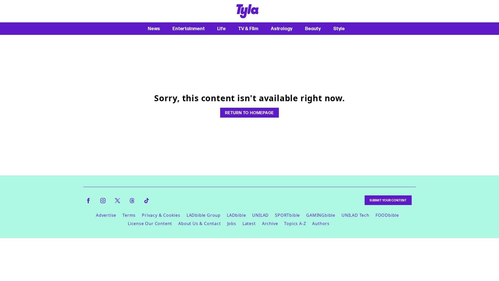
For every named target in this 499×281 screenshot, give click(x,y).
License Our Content (150, 223)
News (154, 28)
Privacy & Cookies (161, 215)
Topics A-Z (295, 223)
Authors (321, 223)
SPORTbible (287, 215)
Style (339, 28)
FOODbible (387, 215)
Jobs (231, 223)
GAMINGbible (320, 215)
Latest (249, 223)
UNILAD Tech (355, 215)
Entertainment (189, 28)
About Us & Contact (199, 223)
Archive (270, 223)
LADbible (236, 215)
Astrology (282, 28)
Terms (129, 215)
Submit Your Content (388, 200)
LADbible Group (204, 215)
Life (221, 28)
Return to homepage (249, 112)
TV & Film (248, 28)
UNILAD (260, 215)
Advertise (106, 215)
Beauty (313, 28)
